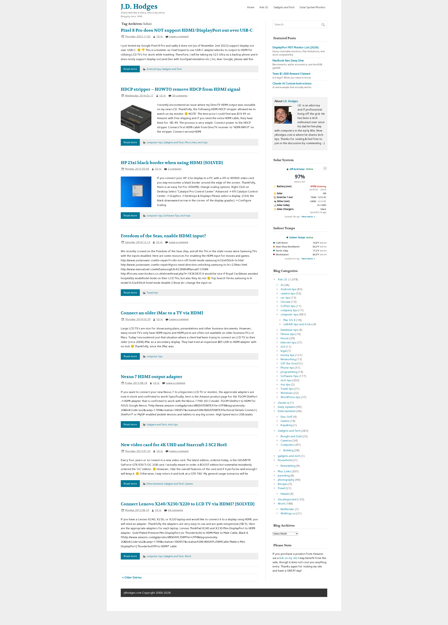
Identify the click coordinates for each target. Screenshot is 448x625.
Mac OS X (289, 320)
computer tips (154, 142)
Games (189, 483)
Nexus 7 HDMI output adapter (151, 376)
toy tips (285, 384)
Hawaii (285, 493)
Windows (287, 393)
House (285, 338)
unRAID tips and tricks (297, 324)
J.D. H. (159, 36)
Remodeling (288, 465)
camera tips (288, 293)
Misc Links (190, 142)
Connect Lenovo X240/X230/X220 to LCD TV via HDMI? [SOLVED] (188, 504)
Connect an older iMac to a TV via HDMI (162, 313)
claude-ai (283, 402)
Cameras (286, 440)
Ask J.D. (263, 7)
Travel (281, 488)
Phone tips (287, 367)
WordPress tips (290, 397)
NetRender (287, 509)
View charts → (308, 216)
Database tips (289, 330)
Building (288, 450)
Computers (288, 444)
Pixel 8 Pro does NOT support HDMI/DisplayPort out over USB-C (187, 30)
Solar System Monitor (313, 7)
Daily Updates (287, 407)
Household (285, 460)
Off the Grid (289, 363)
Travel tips (152, 292)
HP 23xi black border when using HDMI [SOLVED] (172, 162)
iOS (283, 346)
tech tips (203, 142)
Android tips (154, 69)
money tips (288, 355)
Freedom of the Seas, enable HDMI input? (163, 236)
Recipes (283, 484)
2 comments (174, 168)
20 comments (179, 95)
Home (250, 7)
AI (282, 285)
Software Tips (171, 215)
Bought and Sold (291, 436)
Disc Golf (286, 416)
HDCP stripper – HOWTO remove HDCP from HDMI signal (180, 89)
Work (188, 556)
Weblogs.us (288, 513)
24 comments (175, 510)
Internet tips (288, 342)
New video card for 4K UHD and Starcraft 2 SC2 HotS (174, 445)
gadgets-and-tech (289, 456)
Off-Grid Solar (297, 169)
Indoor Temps (297, 237)
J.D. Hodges (290, 101)
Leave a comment (179, 36)
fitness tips (288, 334)
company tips (289, 310)
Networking (288, 359)
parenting (284, 475)
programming (289, 372)
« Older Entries (132, 577)
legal (284, 351)
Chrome (285, 301)
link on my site (288, 558)
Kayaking (286, 425)
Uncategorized (287, 499)
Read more (130, 69)
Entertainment (155, 483)
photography (286, 479)
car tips (285, 297)
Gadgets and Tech (284, 7)
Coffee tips (288, 306)
